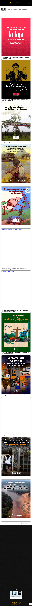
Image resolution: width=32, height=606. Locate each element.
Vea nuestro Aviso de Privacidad (16, 603)
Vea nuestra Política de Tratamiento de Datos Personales (16, 601)
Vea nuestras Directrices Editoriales (16, 604)
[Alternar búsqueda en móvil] (29, 2)
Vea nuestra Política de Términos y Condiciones (16, 602)
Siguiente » (29, 523)
